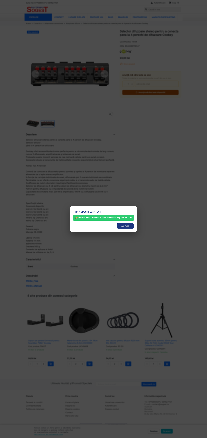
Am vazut (125, 226)
